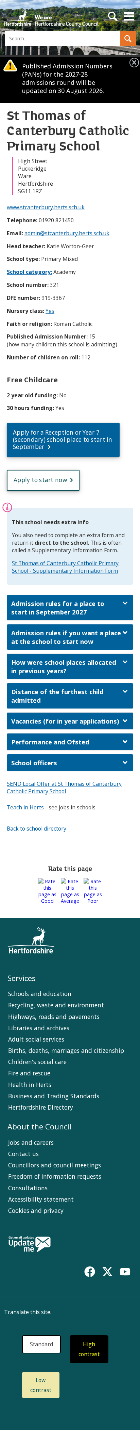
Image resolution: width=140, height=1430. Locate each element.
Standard (41, 1344)
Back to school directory (36, 828)
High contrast (89, 1349)
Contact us (23, 1154)
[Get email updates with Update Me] (29, 1244)
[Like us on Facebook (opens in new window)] (89, 1271)
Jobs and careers (31, 1142)
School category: (29, 272)
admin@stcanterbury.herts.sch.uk (66, 233)
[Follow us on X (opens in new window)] (107, 1271)
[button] (128, 38)
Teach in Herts (25, 807)
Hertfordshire (51, 15)
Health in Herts (29, 1085)
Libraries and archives (38, 1028)
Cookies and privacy (36, 1210)
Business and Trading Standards (53, 1096)
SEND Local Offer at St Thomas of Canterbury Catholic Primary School (64, 787)
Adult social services (36, 1039)
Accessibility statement (41, 1199)
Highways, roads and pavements (54, 1016)
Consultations (28, 1188)
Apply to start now (40, 480)
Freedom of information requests (54, 1176)
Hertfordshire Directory (40, 1107)
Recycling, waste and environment (56, 1005)
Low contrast (40, 1385)
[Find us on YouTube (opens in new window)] (125, 1271)
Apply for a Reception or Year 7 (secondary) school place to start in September (62, 439)
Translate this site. (27, 1312)
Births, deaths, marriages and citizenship (66, 1050)
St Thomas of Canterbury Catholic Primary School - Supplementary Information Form (65, 566)
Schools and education (39, 994)
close (134, 62)
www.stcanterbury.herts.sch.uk (46, 207)
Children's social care (37, 1062)
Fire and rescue (29, 1073)
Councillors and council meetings (54, 1165)
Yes (50, 311)
